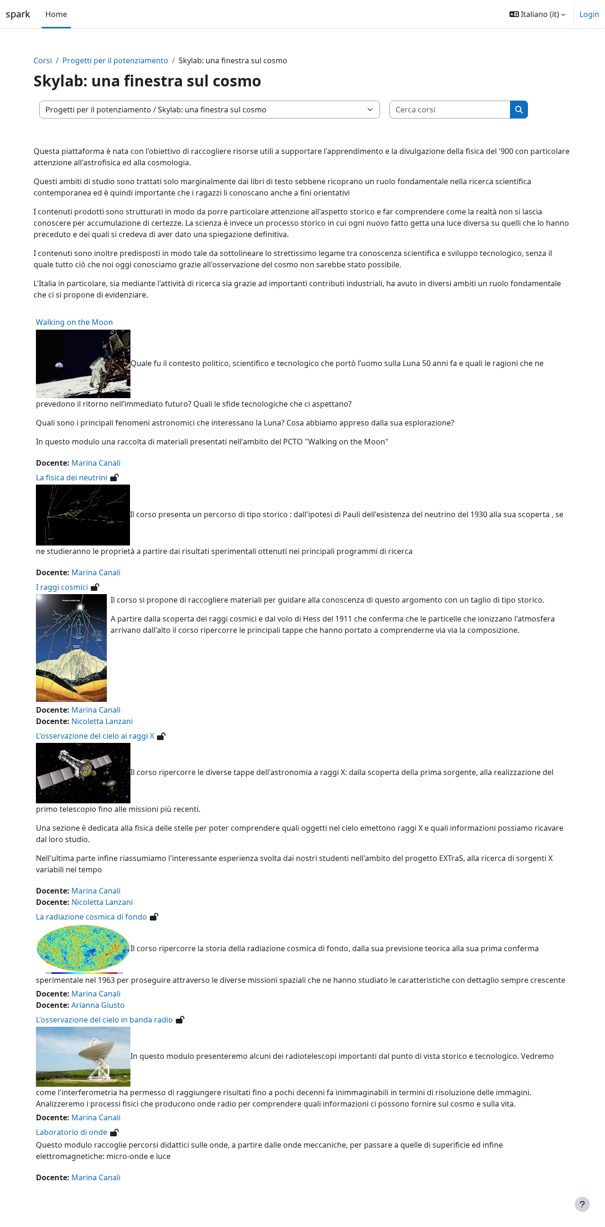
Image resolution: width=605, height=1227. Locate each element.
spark (18, 14)
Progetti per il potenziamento (115, 60)
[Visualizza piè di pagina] (582, 1204)
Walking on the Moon (74, 322)
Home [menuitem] (56, 14)
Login (589, 14)
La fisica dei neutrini (71, 477)
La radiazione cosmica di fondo (91, 917)
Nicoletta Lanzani (102, 721)
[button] (537, 14)
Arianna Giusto (98, 1005)
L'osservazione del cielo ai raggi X (95, 736)
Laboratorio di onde (71, 1132)
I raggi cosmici (62, 587)
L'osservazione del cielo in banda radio (104, 1019)
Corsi (43, 60)
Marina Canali (96, 463)
